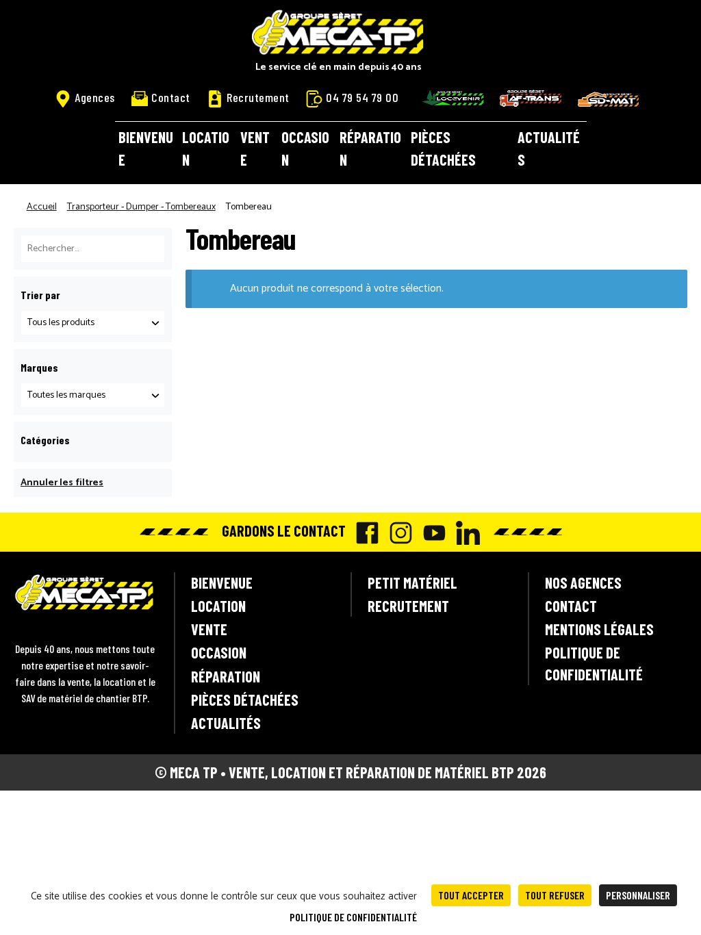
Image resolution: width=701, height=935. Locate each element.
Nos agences (583, 582)
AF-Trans (530, 98)
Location (205, 148)
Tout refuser (555, 894)
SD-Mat (608, 99)
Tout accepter (471, 894)
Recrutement (258, 97)
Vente (255, 148)
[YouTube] (431, 533)
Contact (170, 97)
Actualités (549, 148)
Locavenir (453, 98)
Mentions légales (599, 629)
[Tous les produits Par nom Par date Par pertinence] (93, 322)
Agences (95, 97)
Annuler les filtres (62, 483)
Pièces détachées (443, 148)
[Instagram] (397, 533)
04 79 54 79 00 (362, 97)
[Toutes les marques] (93, 395)
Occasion (305, 148)
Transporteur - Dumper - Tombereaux (141, 207)
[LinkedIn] (464, 533)
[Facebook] (363, 533)
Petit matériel (412, 582)
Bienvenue (145, 148)
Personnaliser (638, 894)
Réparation (370, 148)
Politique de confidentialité (594, 662)
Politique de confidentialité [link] (353, 916)
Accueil (42, 207)
